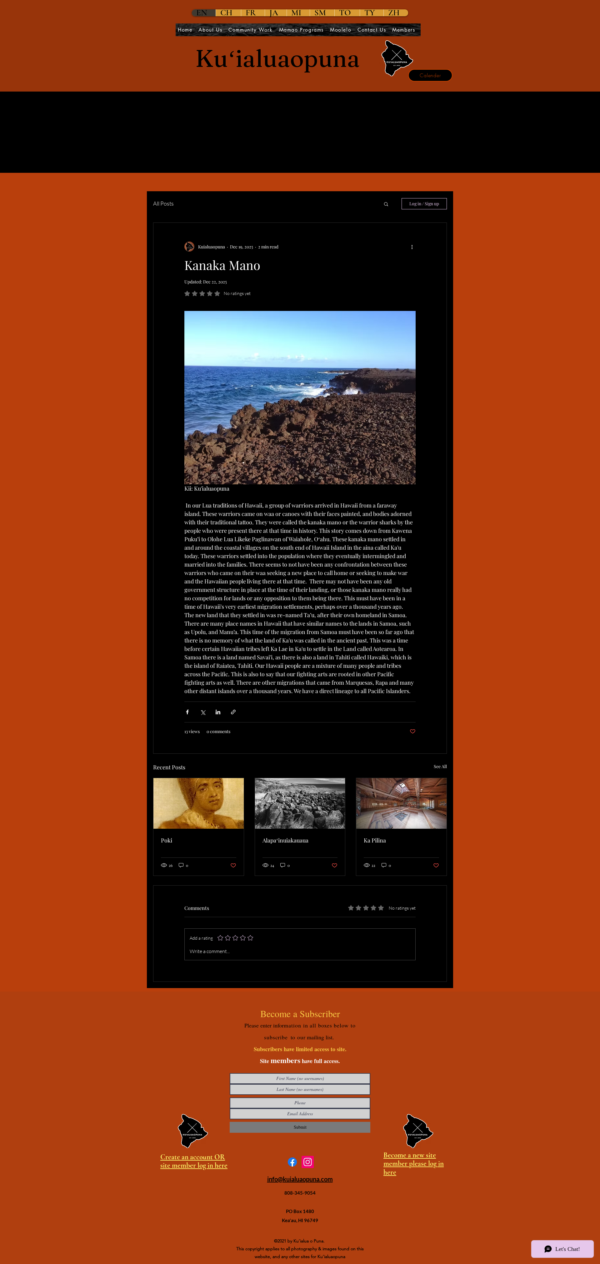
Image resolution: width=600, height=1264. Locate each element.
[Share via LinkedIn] (218, 712)
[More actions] (412, 246)
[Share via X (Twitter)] (203, 712)
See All (440, 766)
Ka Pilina (375, 840)
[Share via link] (233, 712)
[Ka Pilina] (401, 803)
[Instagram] (308, 1162)
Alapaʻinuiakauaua (285, 840)
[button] (386, 203)
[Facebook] (292, 1162)
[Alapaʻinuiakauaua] (300, 803)
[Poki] (198, 803)
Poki (166, 840)
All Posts (163, 203)
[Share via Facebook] (187, 712)
